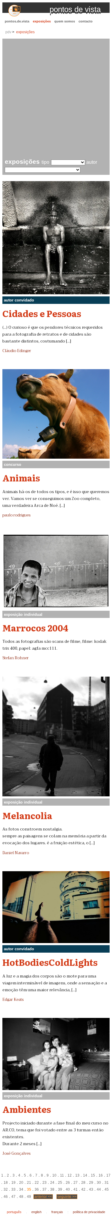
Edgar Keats (13, 999)
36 (37, 1189)
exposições (42, 21)
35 (29, 1189)
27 (75, 1182)
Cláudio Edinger (16, 351)
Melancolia (27, 815)
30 (99, 1182)
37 (44, 1189)
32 (6, 1189)
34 (21, 1189)
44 (99, 1189)
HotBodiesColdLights (50, 962)
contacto (86, 21)
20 (21, 1182)
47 (13, 1197)
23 (44, 1182)
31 (107, 1182)
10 (54, 1175)
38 (52, 1189)
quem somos (64, 21)
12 (69, 1175)
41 (75, 1189)
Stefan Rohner (15, 658)
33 (13, 1189)
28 (83, 1182)
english (36, 1212)
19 (13, 1182)
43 (91, 1189)
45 (107, 1189)
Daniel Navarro (15, 853)
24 (52, 1182)
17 (108, 1175)
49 (29, 1197)
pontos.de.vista (17, 21)
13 (77, 1175)
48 (21, 1197)
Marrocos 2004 (35, 627)
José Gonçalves (16, 1153)
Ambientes (26, 1109)
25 (60, 1182)
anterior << (43, 1197)
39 (60, 1189)
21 (29, 1182)
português (14, 1212)
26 (68, 1182)
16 (101, 1175)
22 (37, 1182)
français (57, 1212)
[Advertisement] (56, 99)
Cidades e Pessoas (41, 313)
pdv (8, 32)
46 (6, 1197)
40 (68, 1189)
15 (93, 1175)
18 (6, 1182)
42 (83, 1189)
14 (85, 1175)
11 (62, 1175)
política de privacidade (89, 1212)
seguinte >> (66, 1197)
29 (91, 1182)
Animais (21, 477)
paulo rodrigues (16, 515)
